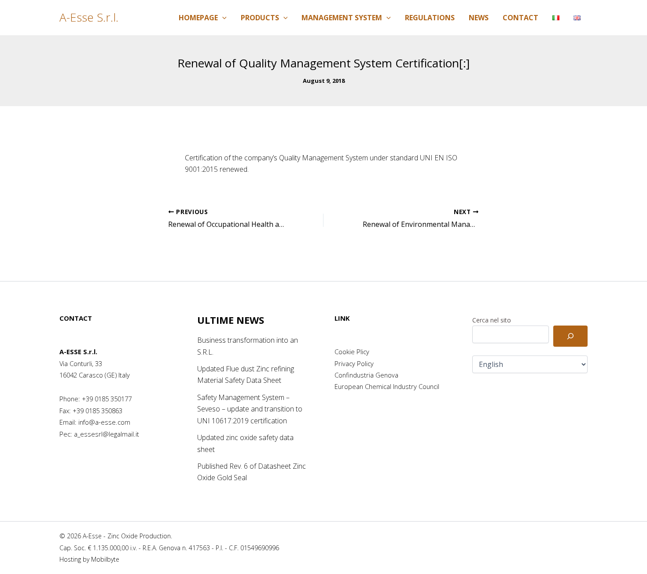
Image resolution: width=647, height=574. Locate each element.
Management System (341, 17)
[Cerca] (570, 336)
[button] (222, 17)
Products (260, 17)
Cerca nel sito (491, 320)
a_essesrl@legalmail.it (106, 434)
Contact (520, 17)
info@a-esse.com (104, 422)
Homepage (198, 17)
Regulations (430, 17)
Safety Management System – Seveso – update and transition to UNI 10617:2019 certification (249, 409)
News (479, 17)
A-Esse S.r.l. (88, 17)
